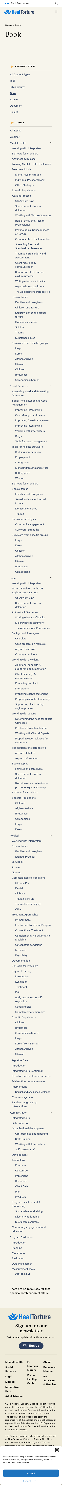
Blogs (18, 436)
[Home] (19, 12)
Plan (17, 1191)
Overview (20, 638)
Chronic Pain (22, 883)
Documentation (21, 960)
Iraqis (18, 348)
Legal (13, 578)
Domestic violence (26, 322)
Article (14, 99)
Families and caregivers (29, 302)
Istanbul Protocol (25, 856)
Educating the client (26, 683)
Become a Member (49, 1369)
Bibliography (17, 87)
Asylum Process (21, 195)
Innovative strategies (24, 519)
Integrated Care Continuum (27, 1071)
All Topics (15, 130)
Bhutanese (21, 374)
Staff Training (23, 1139)
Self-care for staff (25, 1149)
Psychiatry (21, 955)
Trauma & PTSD (24, 899)
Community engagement (29, 524)
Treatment (21, 987)
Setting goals (22, 473)
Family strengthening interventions (24, 1104)
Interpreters (22, 688)
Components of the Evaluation (32, 239)
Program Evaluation (21, 1237)
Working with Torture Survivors (33, 215)
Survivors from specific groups (30, 343)
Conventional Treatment (29, 930)
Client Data (21, 1186)
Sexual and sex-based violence (32, 1092)
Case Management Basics (30, 415)
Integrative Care (19, 1060)
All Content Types (20, 74)
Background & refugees (25, 633)
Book (13, 93)
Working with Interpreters (26, 148)
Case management (23, 1097)
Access (16, 867)
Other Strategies (24, 185)
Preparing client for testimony (32, 699)
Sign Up (33, 1345)
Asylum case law (25, 649)
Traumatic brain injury (28, 904)
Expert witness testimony (29, 286)
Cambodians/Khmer (27, 380)
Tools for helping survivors (27, 446)
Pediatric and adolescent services (31, 1076)
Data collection (20, 1123)
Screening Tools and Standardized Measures (28, 246)
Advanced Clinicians (24, 159)
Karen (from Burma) (26, 1043)
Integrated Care (21, 1118)
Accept (31, 1473)
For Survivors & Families (49, 1380)
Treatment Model (22, 169)
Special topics (20, 489)
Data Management (22, 1263)
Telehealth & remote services (28, 1081)
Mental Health (18, 143)
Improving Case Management (32, 420)
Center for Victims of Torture (26, 1439)
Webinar (15, 137)
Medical (14, 835)
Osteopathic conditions (28, 945)
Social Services (19, 386)
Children (20, 369)
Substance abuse (25, 338)
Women (19, 478)
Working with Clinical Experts (32, 733)
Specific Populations (24, 190)
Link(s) (14, 112)
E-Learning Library (32, 1366)
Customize (21, 1170)
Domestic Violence (26, 508)
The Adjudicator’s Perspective (32, 291)
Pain (17, 992)
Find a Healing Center (32, 1379)
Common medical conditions (28, 877)
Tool (12, 80)
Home (8, 25)
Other (18, 909)
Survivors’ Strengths (27, 529)
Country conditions (26, 654)
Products (20, 1197)
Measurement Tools (23, 1269)
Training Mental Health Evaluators (31, 164)
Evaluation (21, 981)
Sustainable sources (27, 1222)
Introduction (22, 976)
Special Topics (20, 297)
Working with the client (25, 659)
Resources (21, 1181)
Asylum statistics (25, 753)
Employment (22, 457)
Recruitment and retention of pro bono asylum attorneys (31, 785)
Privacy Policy (29, 1480)
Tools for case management (31, 441)
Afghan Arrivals (24, 359)
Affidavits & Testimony (25, 612)
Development (19, 1154)
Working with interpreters (30, 431)
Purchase (20, 1165)
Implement (21, 1176)
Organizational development (28, 1128)
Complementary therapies (30, 1012)
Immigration (22, 462)
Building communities (28, 452)
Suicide (19, 327)
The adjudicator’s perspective (29, 747)
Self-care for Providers (25, 153)
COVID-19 (17, 862)
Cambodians (22, 571)
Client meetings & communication (25, 264)
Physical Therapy (22, 971)
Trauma (19, 332)
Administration (18, 1112)
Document (16, 105)
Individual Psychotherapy (29, 180)
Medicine (20, 950)
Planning (17, 1248)
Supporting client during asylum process (29, 274)
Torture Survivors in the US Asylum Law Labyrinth (27, 590)
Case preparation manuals (30, 644)
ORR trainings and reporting (31, 1133)
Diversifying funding (27, 1216)
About (47, 1362)
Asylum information (26, 758)
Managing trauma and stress (31, 468)
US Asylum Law (24, 201)
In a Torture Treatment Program (33, 925)
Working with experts (24, 713)
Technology (18, 1160)
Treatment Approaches (25, 914)
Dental (19, 888)
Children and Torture (27, 307)
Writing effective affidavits (30, 281)
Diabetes (20, 893)
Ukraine (19, 364)
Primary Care (23, 920)
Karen (18, 353)
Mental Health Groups (28, 174)
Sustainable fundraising (29, 1211)
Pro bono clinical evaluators (31, 728)
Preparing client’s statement (31, 694)
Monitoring (18, 1253)
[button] (57, 1450)
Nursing (16, 872)
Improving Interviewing (28, 410)
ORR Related (22, 1274)
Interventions (19, 1086)
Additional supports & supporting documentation (30, 667)
